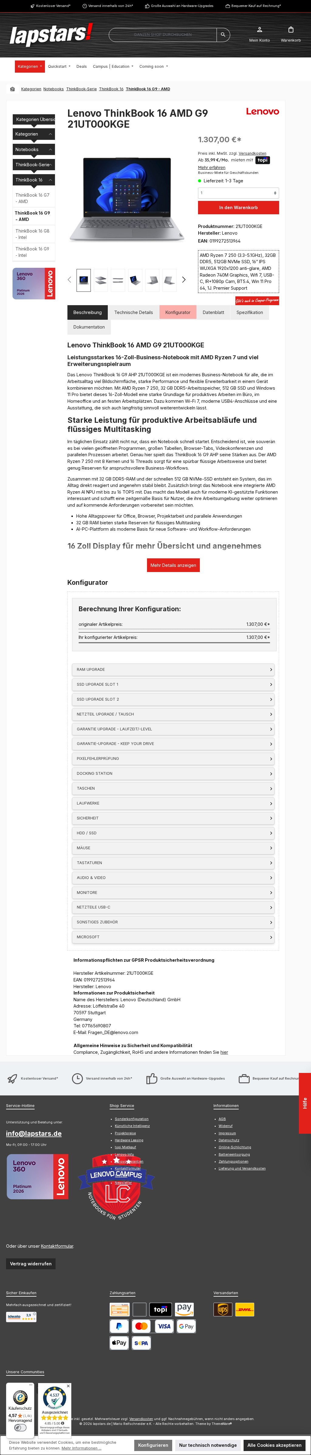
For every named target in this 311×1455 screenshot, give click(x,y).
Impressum (227, 1133)
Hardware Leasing (129, 1140)
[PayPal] (119, 1326)
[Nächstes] (183, 280)
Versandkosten (141, 1419)
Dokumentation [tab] (89, 326)
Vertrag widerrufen (31, 1263)
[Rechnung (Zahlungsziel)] (139, 1309)
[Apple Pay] (119, 1343)
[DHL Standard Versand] (244, 1309)
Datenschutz (229, 1140)
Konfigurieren (153, 1445)
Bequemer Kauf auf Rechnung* (256, 6)
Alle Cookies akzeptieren (275, 1445)
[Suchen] (223, 35)
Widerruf (226, 1126)
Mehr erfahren (211, 167)
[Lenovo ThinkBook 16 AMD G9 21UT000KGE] (126, 199)
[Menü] (30, 1386)
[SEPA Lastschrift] (141, 1343)
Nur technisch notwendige (208, 1445)
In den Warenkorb (238, 207)
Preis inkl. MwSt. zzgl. (232, 153)
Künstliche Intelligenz (132, 1126)
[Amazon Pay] (184, 1309)
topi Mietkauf (125, 1147)
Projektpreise (125, 1133)
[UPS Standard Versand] (223, 1309)
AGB (222, 1119)
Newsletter (123, 1183)
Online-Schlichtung (235, 1147)
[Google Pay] (186, 1326)
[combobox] (163, 35)
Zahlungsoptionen (233, 1162)
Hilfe (305, 1103)
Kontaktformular (57, 1246)
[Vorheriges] (70, 280)
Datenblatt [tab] (213, 312)
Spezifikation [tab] (250, 312)
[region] (126, 213)
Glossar (121, 1176)
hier (224, 1052)
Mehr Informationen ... (81, 1448)
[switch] (20, 1427)
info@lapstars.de (34, 1133)
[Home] (12, 88)
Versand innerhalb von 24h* (110, 6)
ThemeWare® (222, 1424)
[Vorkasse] (120, 1309)
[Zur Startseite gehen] (51, 35)
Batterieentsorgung (234, 1155)
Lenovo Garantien (129, 1162)
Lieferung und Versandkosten (242, 1169)
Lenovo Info (124, 1155)
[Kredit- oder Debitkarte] (153, 1326)
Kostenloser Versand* (53, 6)
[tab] (87, 312)
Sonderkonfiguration (132, 1119)
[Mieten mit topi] (160, 1309)
